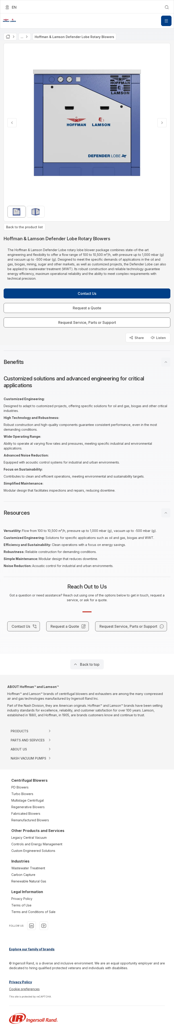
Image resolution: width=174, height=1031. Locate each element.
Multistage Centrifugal (27, 800)
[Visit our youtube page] (43, 925)
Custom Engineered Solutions (33, 851)
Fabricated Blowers (25, 813)
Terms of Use (21, 905)
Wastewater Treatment (28, 868)
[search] (167, 7)
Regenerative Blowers (28, 807)
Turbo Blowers (22, 794)
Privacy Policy (21, 899)
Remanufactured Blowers (30, 820)
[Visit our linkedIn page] (31, 925)
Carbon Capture (23, 875)
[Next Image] (162, 122)
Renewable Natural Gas (28, 881)
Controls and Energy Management (36, 844)
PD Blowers (20, 787)
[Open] (166, 21)
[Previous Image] (12, 122)
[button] (87, 362)
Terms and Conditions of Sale (33, 912)
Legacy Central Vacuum (29, 837)
